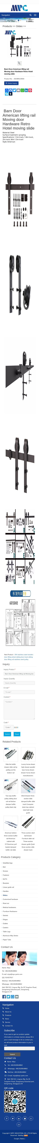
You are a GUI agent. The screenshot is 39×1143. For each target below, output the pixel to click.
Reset (17, 734)
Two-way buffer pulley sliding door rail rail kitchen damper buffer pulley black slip (11, 801)
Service (7, 1022)
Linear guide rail (8, 887)
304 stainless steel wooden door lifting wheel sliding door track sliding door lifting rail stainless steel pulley (18, 657)
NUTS (5, 879)
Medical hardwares (9, 907)
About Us (8, 1012)
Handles (6, 891)
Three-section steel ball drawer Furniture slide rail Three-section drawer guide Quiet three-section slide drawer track (28, 841)
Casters (5, 927)
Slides (19, 26)
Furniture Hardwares (10, 911)
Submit (7, 734)
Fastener (6, 875)
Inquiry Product (9, 669)
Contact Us (9, 1026)
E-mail (6, 688)
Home (7, 1008)
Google (16, 1139)
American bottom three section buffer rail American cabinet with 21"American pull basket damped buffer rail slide (10, 841)
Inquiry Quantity (9, 679)
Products (7, 26)
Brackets (6, 883)
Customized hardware (10, 899)
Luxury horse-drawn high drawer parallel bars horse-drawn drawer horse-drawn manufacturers (28, 769)
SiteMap (21, 1135)
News (7, 1019)
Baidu (22, 1139)
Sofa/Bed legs (7, 863)
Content (7, 697)
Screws (5, 871)
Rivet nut (6, 903)
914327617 (9, 977)
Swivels (5, 915)
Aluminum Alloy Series (10, 935)
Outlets (5, 923)
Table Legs (6, 931)
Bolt (4, 867)
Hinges (5, 919)
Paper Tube (7, 940)
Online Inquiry (12, 83)
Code (6, 722)
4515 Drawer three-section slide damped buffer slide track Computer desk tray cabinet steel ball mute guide (28, 804)
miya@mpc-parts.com (14, 974)
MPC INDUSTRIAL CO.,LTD (20, 1133)
